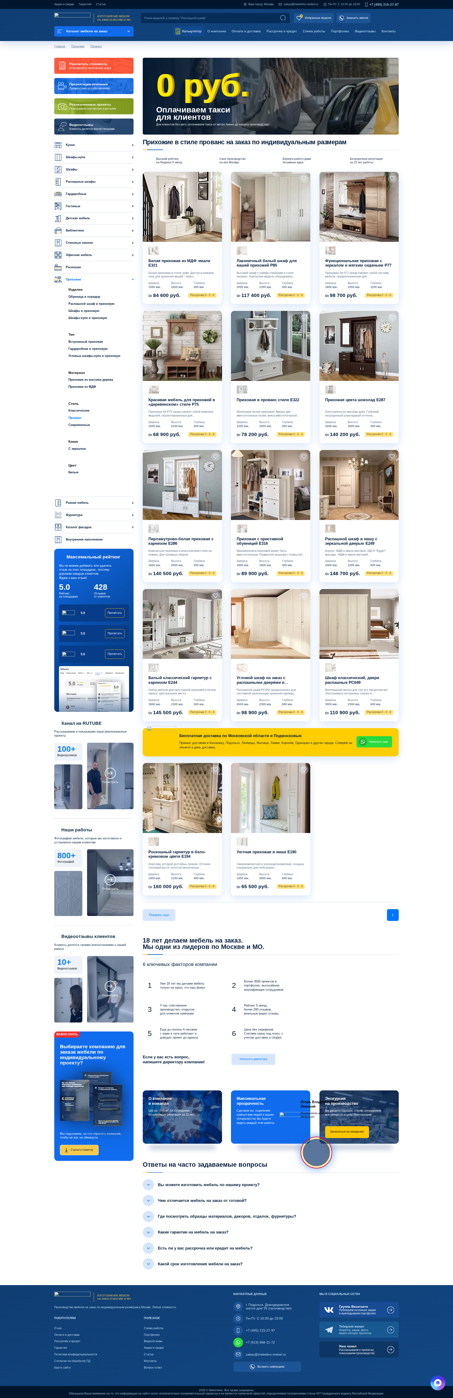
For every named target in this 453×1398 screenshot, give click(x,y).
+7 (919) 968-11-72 (260, 1342)
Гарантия (85, 4)
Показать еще (159, 915)
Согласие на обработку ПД (72, 1361)
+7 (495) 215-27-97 (384, 4)
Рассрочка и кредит (282, 31)
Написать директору (253, 1059)
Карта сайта (62, 1367)
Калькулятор (191, 31)
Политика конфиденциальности (75, 1354)
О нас (58, 1328)
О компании (216, 31)
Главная (59, 46)
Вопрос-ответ (153, 1367)
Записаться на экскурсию (347, 1131)
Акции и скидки (64, 4)
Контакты (389, 31)
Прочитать (115, 612)
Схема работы (314, 31)
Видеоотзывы (365, 31)
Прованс (96, 46)
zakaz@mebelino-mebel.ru (301, 4)
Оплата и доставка (246, 31)
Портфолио (340, 31)
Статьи (101, 4)
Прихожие (78, 46)
